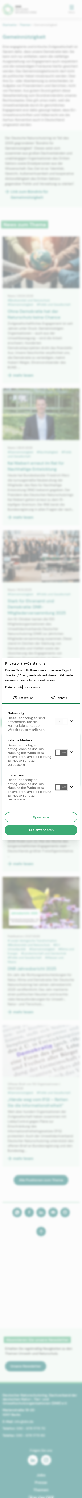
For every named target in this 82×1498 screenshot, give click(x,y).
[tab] (23, 698)
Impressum (32, 687)
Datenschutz (13, 687)
